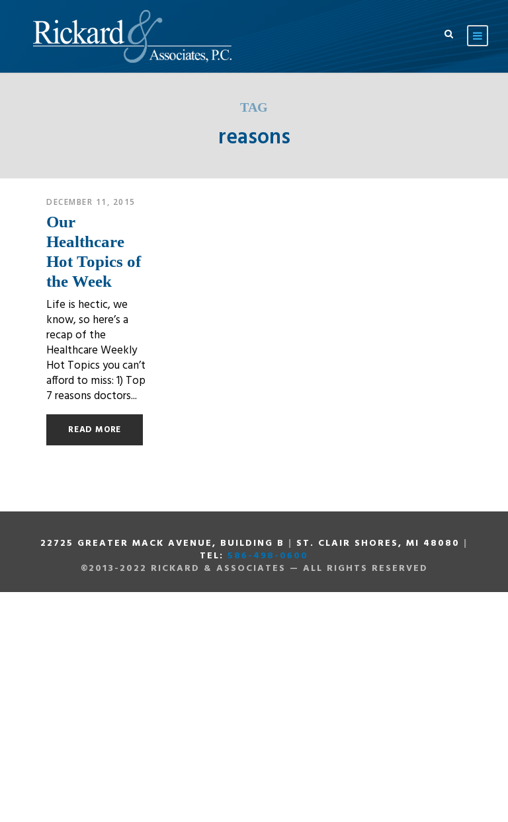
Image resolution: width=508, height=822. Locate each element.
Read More (94, 430)
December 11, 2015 (91, 201)
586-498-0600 (268, 556)
